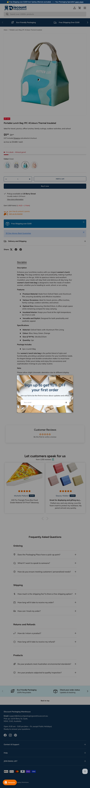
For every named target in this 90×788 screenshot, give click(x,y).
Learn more (79, 2)
